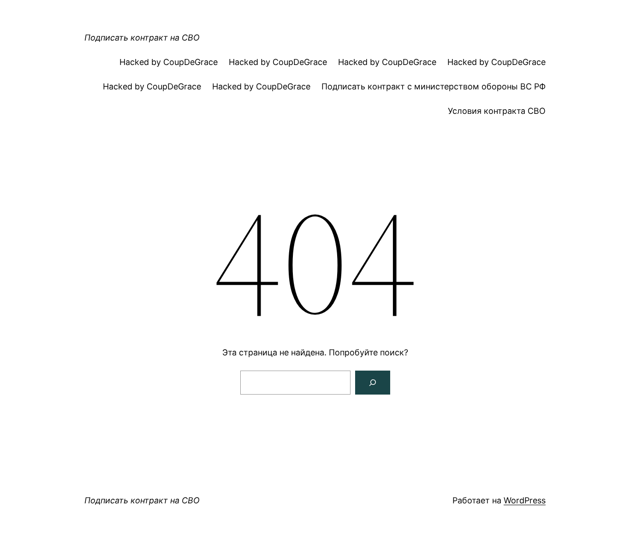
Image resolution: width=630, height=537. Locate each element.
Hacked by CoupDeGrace (168, 62)
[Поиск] (372, 383)
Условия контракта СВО (497, 111)
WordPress (525, 500)
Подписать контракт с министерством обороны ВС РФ (433, 86)
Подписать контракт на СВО (142, 37)
